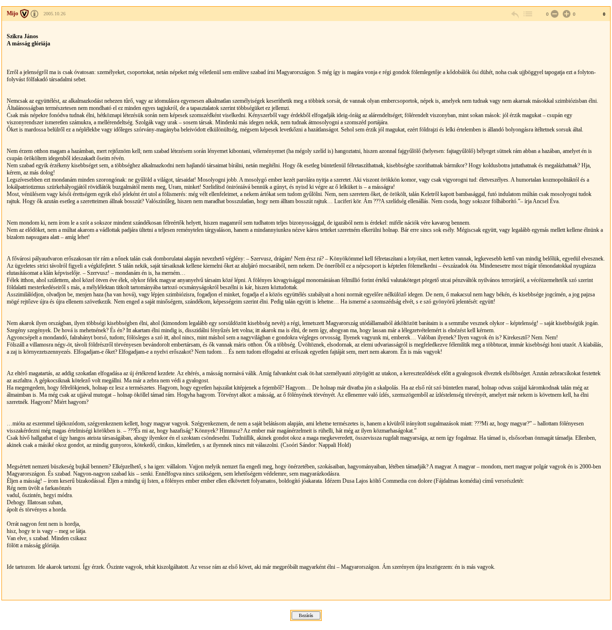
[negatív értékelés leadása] (553, 14)
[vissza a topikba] (527, 14)
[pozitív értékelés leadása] (565, 14)
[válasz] (515, 14)
